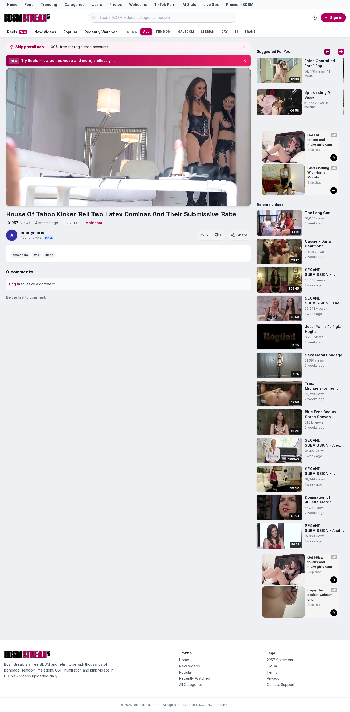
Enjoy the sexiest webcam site (320, 594)
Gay (224, 31)
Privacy (273, 678)
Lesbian (207, 31)
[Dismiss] (244, 47)
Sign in (336, 17)
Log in (14, 284)
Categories (74, 4)
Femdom (163, 31)
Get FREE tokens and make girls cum (319, 139)
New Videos (45, 32)
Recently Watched (101, 32)
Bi (236, 31)
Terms (272, 672)
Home (12, 4)
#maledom (20, 255)
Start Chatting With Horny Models (318, 172)
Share (242, 235)
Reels (16, 32)
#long (49, 255)
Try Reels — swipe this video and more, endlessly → (68, 60)
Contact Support (280, 684)
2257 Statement (280, 660)
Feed (29, 4)
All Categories (191, 684)
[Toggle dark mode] (315, 18)
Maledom (185, 31)
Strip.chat (314, 150)
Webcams (138, 4)
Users (97, 4)
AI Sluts (189, 4)
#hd (36, 255)
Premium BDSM (239, 4)
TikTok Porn (165, 4)
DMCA (272, 666)
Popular (70, 32)
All (146, 31)
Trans (250, 31)
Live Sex (211, 4)
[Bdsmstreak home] (27, 18)
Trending (49, 4)
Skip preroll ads (29, 47)
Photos (115, 4)
